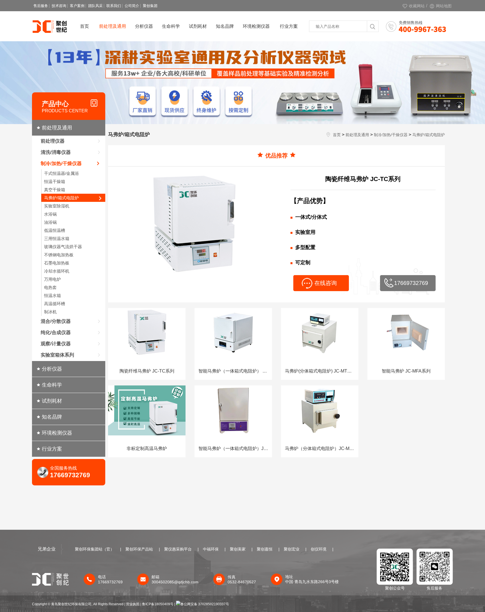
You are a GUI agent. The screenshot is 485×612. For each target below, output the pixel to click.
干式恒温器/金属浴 (61, 173)
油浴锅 (50, 222)
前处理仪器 (53, 141)
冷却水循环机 (56, 271)
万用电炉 (52, 279)
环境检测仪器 (256, 26)
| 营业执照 (131, 604)
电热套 (50, 287)
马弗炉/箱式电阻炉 (61, 197)
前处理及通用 (112, 26)
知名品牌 (225, 26)
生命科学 (171, 26)
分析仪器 (144, 26)
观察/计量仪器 (56, 343)
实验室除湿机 (56, 206)
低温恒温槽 (54, 230)
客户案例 (77, 6)
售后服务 (40, 6)
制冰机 (50, 311)
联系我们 (113, 6)
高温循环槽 (54, 303)
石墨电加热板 (56, 263)
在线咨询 (325, 283)
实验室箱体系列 (57, 355)
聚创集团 (150, 6)
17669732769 (411, 283)
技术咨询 (59, 6)
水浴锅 (50, 214)
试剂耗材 (198, 26)
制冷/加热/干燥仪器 (61, 163)
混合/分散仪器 (56, 321)
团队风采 (95, 6)
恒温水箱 (52, 295)
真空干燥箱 (54, 189)
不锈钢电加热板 (59, 254)
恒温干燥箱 (54, 181)
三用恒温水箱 (56, 238)
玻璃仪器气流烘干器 (63, 246)
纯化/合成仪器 (56, 332)
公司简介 (132, 6)
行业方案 (289, 26)
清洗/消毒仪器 (56, 152)
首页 (84, 26)
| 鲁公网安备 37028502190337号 (201, 604)
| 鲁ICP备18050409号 (157, 604)
